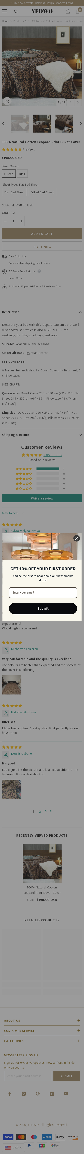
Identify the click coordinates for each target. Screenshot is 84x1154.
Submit (43, 608)
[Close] (77, 538)
